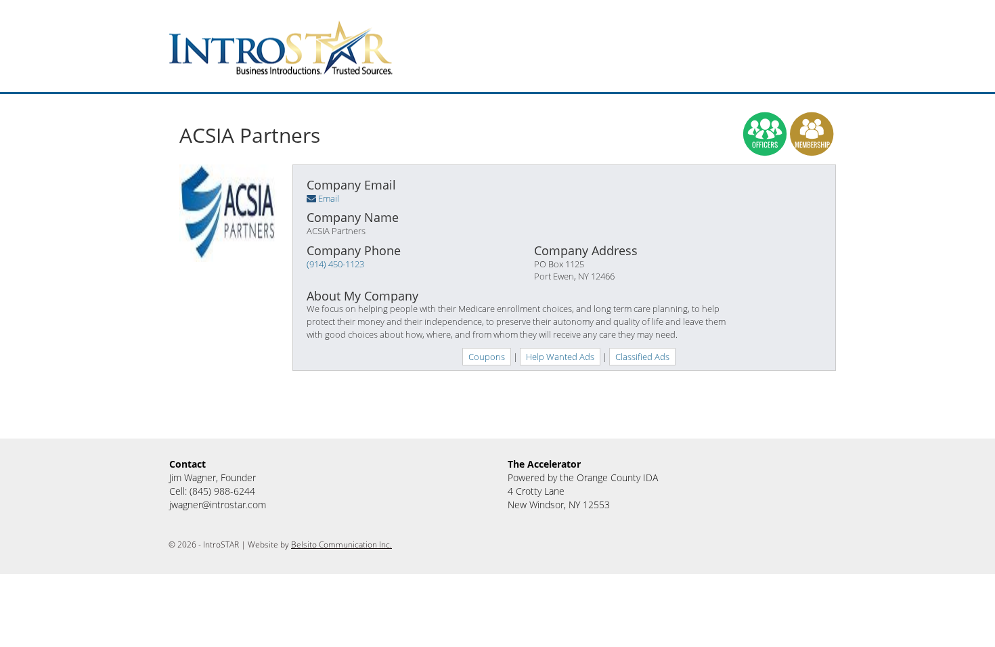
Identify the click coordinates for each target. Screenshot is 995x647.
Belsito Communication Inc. (341, 544)
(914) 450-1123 (335, 264)
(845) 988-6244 (222, 491)
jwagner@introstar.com (217, 504)
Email (328, 198)
